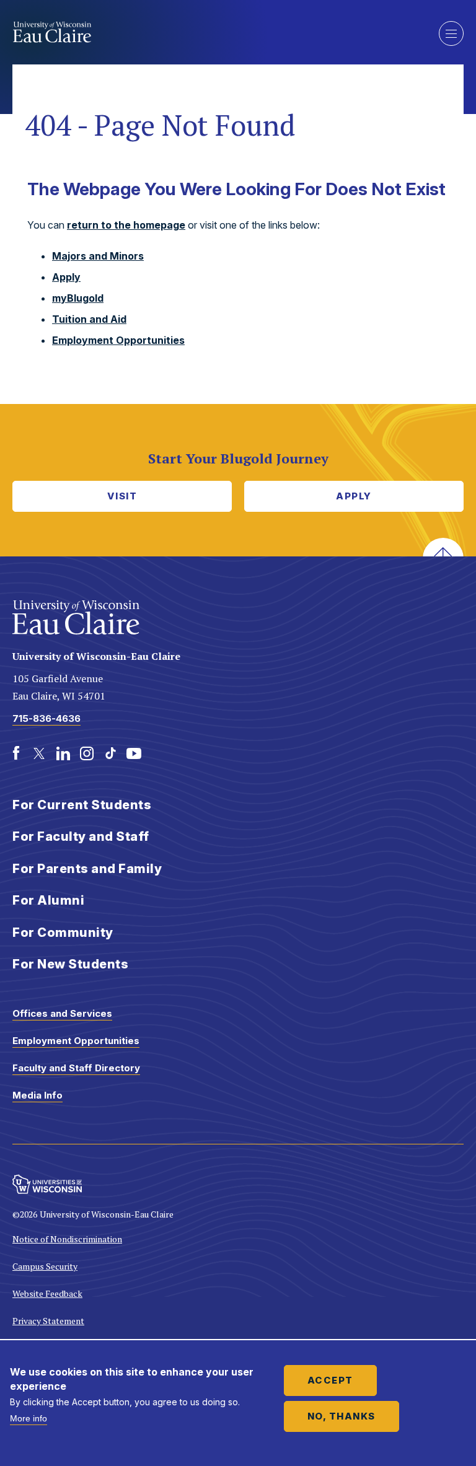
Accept (330, 1380)
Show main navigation (451, 33)
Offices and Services (62, 1013)
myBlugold (78, 298)
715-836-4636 (46, 718)
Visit (122, 496)
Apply (66, 277)
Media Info (37, 1095)
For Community (62, 932)
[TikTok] (110, 753)
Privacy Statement (48, 1321)
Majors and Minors (98, 256)
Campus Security (44, 1266)
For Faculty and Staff (80, 836)
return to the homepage (126, 225)
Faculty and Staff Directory (76, 1068)
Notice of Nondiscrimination (67, 1239)
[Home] (216, 32)
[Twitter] (39, 753)
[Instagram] (87, 753)
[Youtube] (134, 753)
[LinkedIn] (63, 753)
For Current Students (81, 804)
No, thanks (341, 1416)
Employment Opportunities (118, 340)
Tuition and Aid (89, 319)
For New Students (70, 964)
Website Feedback (47, 1293)
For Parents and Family (87, 868)
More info (28, 1418)
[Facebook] (16, 753)
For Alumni (48, 900)
